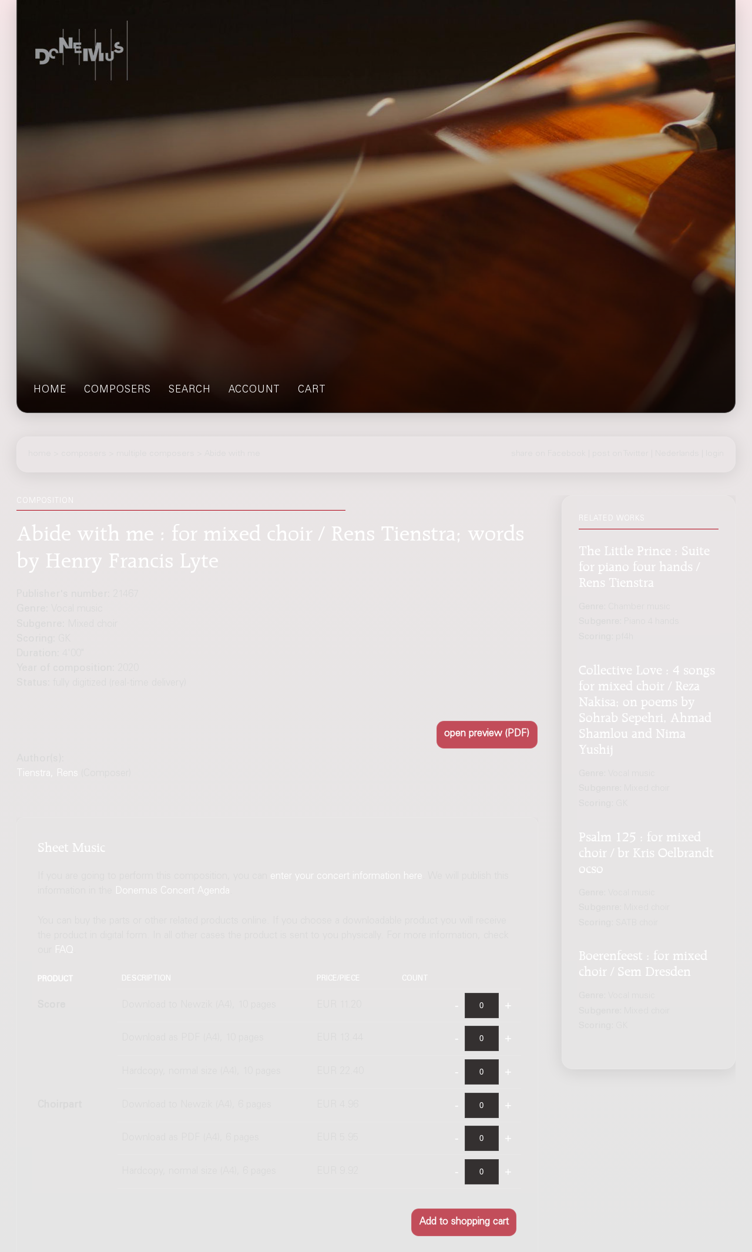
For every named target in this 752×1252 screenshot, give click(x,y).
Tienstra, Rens (47, 774)
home (49, 390)
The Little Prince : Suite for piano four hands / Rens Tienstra (644, 564)
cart (312, 390)
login (715, 453)
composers (117, 390)
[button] (487, 734)
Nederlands (677, 453)
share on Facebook (548, 453)
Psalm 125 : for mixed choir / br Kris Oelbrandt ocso (646, 850)
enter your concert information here (346, 877)
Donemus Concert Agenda (172, 892)
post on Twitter (620, 453)
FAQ (64, 951)
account (254, 390)
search (190, 390)
